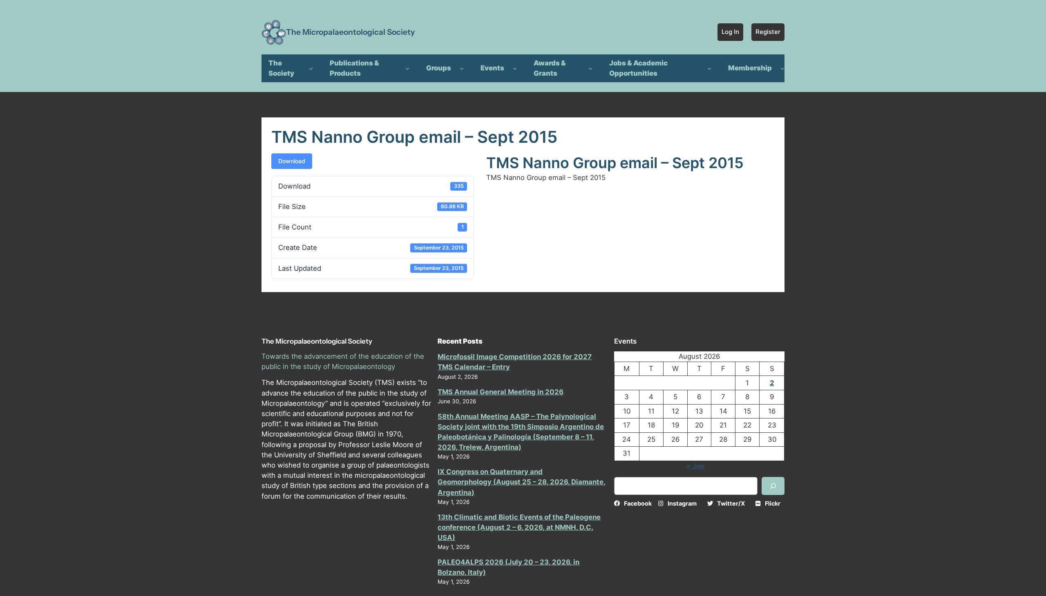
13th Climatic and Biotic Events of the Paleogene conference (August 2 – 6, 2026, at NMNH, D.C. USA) (519, 527)
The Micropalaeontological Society (350, 32)
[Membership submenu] (782, 68)
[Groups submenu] (462, 68)
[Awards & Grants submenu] (590, 68)
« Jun (695, 466)
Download (291, 160)
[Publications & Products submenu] (407, 68)
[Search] (773, 486)
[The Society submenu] (311, 68)
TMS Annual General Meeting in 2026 (500, 392)
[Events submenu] (515, 68)
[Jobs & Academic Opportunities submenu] (709, 68)
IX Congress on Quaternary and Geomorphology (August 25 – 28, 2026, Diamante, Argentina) (522, 482)
